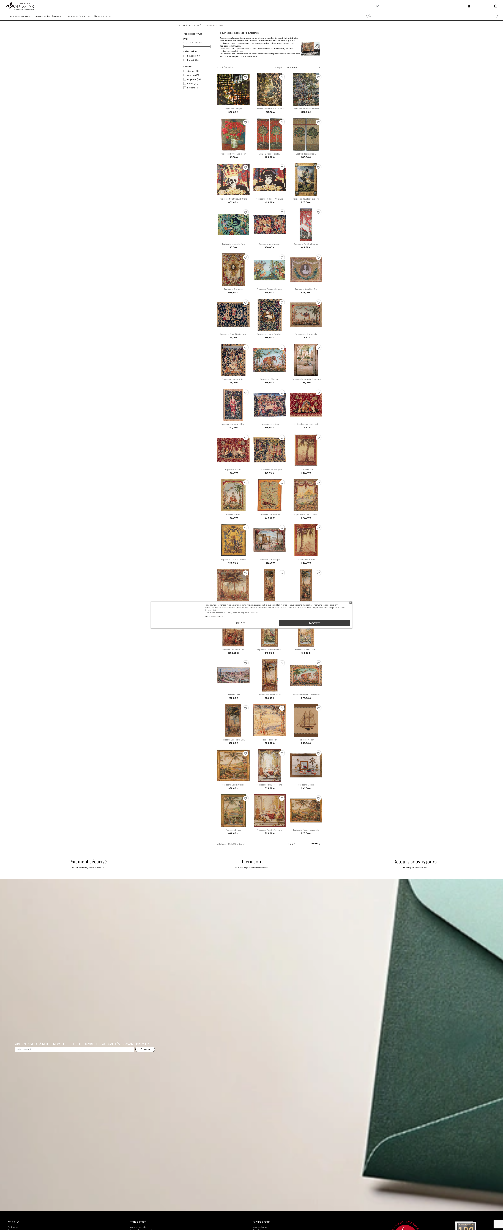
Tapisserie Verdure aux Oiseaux (269, 108)
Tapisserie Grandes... (233, 289)
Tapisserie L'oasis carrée (233, 785)
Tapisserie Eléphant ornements (306, 694)
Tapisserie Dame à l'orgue (270, 469)
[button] (495, 6)
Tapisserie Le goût (233, 469)
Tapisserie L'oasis (233, 830)
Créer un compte (138, 1227)
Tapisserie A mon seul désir (306, 424)
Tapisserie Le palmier (306, 559)
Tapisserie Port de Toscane (269, 785)
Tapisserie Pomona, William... (233, 424)
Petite (192, 83)
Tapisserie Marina (306, 785)
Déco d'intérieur (103, 16)
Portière (193, 87)
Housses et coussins (19, 16)
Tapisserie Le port (270, 740)
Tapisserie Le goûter (269, 424)
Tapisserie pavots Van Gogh (233, 154)
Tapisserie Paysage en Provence (306, 379)
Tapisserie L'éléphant (269, 379)
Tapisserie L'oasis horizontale (306, 830)
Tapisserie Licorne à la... (233, 379)
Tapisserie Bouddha (233, 514)
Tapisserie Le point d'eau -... (269, 649)
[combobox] (432, 15)
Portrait (193, 60)
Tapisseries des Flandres (47, 16)
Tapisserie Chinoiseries (269, 514)
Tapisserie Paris (233, 694)
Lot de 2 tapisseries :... (306, 154)
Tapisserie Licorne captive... (269, 334)
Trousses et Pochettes (77, 16)
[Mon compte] (469, 6)
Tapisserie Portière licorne (306, 244)
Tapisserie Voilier (306, 740)
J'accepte (314, 623)
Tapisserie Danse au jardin (306, 514)
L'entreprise (13, 1227)
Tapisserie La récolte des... (233, 649)
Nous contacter (260, 1227)
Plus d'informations (214, 616)
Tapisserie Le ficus (306, 469)
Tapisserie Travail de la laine (233, 334)
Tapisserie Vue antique (269, 559)
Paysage (194, 56)
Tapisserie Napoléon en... (306, 289)
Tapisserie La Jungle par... (233, 244)
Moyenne (194, 79)
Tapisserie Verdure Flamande (306, 108)
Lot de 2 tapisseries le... (269, 154)
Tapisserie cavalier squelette (306, 199)
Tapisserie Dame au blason (233, 559)
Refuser (240, 623)
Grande (193, 75)
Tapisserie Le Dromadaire (306, 334)
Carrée (193, 71)
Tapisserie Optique (233, 108)
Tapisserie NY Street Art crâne (233, 199)
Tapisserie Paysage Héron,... (269, 289)
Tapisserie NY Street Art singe (269, 199)
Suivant (316, 843)
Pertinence (304, 67)
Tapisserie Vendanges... (269, 244)
